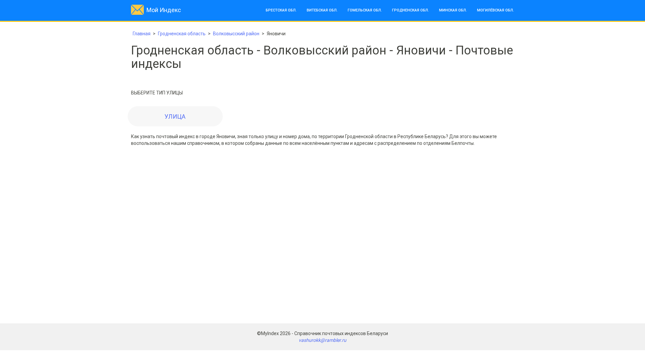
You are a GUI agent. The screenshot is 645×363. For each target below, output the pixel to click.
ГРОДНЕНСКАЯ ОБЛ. (410, 10)
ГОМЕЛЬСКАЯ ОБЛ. (365, 10)
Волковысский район (236, 33)
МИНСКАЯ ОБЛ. (453, 10)
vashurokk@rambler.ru (322, 340)
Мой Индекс (163, 9)
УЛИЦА (175, 116)
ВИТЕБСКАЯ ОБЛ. (322, 10)
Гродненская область (182, 33)
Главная (141, 33)
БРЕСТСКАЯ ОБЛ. (281, 10)
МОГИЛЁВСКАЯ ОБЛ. (495, 10)
